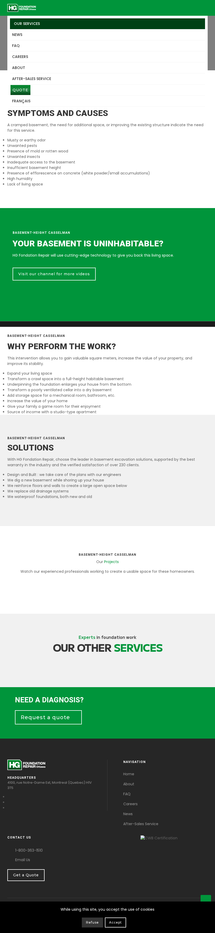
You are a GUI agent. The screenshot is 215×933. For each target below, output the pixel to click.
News (17, 34)
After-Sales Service (140, 823)
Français (21, 101)
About (18, 67)
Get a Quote (26, 875)
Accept (115, 922)
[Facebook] (8, 796)
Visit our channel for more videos (54, 274)
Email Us (22, 859)
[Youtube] (8, 802)
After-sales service (31, 78)
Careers (20, 56)
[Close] (204, 923)
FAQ (16, 45)
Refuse (92, 922)
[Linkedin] (8, 807)
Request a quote (46, 717)
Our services (27, 23)
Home (128, 774)
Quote (20, 90)
